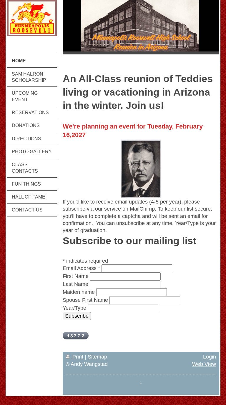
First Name (76, 276)
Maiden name (79, 292)
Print (78, 357)
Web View (204, 364)
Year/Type (74, 308)
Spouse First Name (85, 300)
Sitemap (97, 357)
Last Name (75, 284)
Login (209, 357)
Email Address (81, 268)
